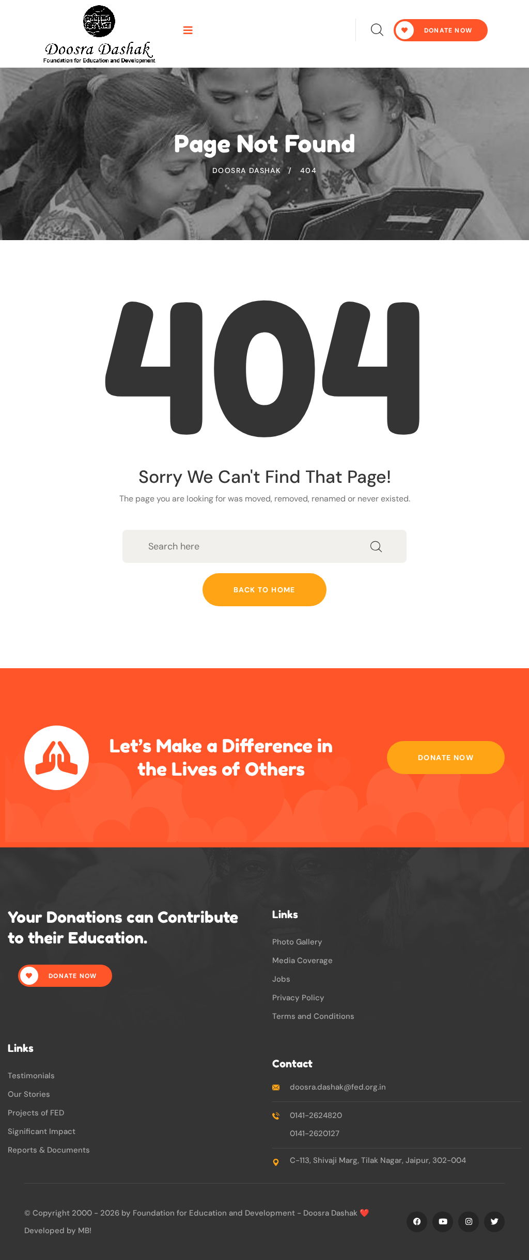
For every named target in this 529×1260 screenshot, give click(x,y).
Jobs (281, 979)
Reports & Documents (49, 1150)
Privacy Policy (298, 998)
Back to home (264, 589)
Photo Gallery (297, 942)
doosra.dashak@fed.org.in (338, 1087)
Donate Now (446, 757)
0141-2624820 (316, 1115)
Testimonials (31, 1075)
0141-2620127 (314, 1133)
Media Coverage (302, 960)
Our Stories (29, 1094)
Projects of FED (36, 1113)
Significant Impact (41, 1131)
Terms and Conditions (313, 1016)
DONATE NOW (447, 30)
